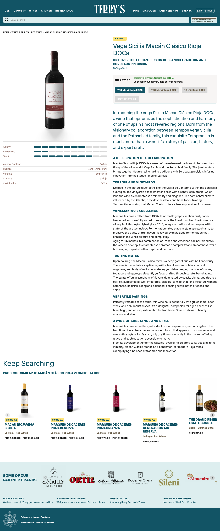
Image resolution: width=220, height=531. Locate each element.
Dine (136, 10)
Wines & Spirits (20, 32)
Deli (7, 10)
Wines (33, 10)
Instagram (35, 517)
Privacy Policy (27, 522)
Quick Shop (24, 449)
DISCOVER (149, 10)
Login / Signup (204, 10)
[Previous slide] (7, 415)
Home (6, 32)
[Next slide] (212, 415)
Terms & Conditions (45, 522)
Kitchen (46, 10)
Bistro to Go (64, 10)
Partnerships (169, 10)
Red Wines (36, 32)
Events (187, 10)
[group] (53, 478)
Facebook (45, 517)
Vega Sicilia (122, 68)
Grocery (20, 10)
